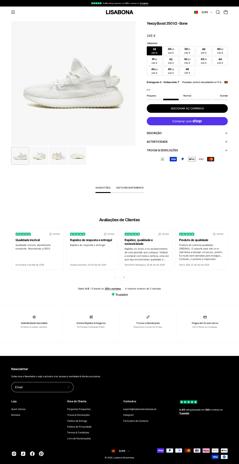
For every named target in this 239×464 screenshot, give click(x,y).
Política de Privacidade (79, 426)
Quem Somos (18, 409)
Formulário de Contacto (135, 420)
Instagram (128, 415)
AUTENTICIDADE (157, 141)
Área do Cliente (76, 401)
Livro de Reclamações (79, 438)
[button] (218, 12)
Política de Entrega (77, 420)
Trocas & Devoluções (78, 415)
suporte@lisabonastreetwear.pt (139, 409)
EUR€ (205, 12)
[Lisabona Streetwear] (119, 12)
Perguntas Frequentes (79, 409)
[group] (119, 3)
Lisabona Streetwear (124, 457)
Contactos (129, 401)
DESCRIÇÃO (154, 133)
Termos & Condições (78, 432)
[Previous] (115, 277)
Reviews (15, 415)
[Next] (124, 277)
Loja (14, 401)
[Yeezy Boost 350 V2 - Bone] (20, 156)
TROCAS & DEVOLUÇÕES (162, 150)
